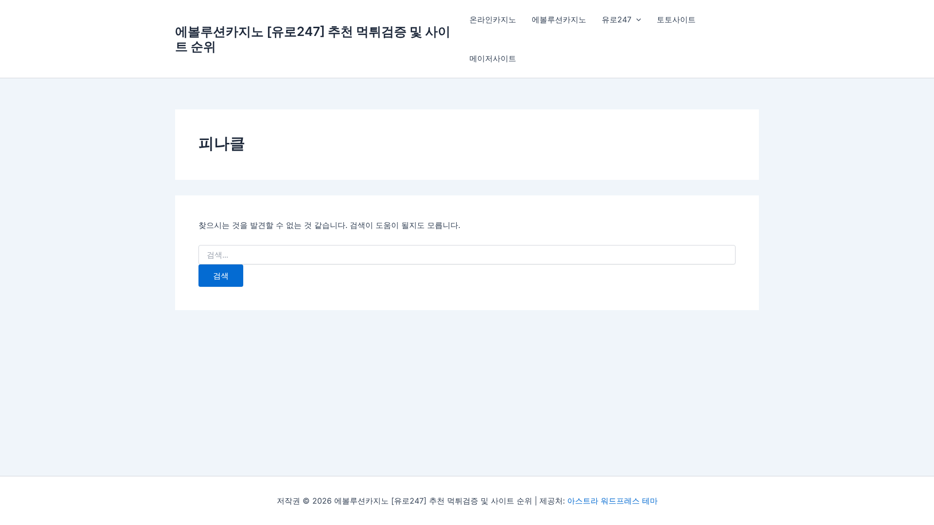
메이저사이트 (492, 58)
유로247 (616, 19)
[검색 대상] (467, 255)
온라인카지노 (492, 19)
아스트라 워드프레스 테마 (612, 501)
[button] (636, 19)
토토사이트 (676, 19)
